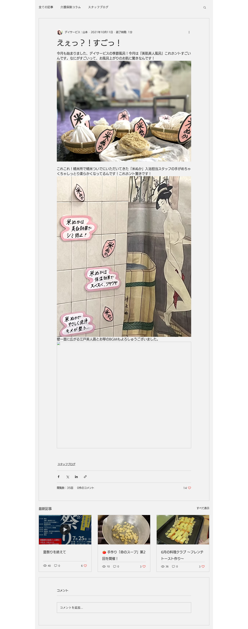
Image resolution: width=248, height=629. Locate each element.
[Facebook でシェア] (58, 476)
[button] (204, 7)
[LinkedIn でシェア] (76, 476)
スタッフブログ (98, 7)
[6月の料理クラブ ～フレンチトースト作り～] (183, 529)
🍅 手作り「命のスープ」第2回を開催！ (123, 555)
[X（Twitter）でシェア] (67, 476)
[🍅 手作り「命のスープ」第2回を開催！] (124, 529)
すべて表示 (203, 508)
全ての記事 (46, 7)
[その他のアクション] (189, 32)
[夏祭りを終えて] (65, 529)
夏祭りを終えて (54, 552)
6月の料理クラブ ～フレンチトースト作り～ (182, 555)
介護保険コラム (70, 7)
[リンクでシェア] (85, 476)
